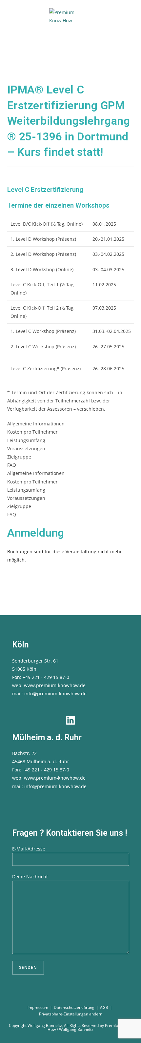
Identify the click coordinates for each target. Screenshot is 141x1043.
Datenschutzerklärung (74, 1007)
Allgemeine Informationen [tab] (36, 423)
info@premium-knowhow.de (55, 693)
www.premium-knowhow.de (55, 685)
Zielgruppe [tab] (19, 457)
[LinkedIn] (70, 720)
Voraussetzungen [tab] (26, 448)
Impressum (38, 1007)
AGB (104, 1007)
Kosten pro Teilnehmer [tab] (32, 432)
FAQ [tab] (11, 465)
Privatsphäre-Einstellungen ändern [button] (70, 1014)
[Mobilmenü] (79, 49)
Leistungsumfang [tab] (26, 440)
